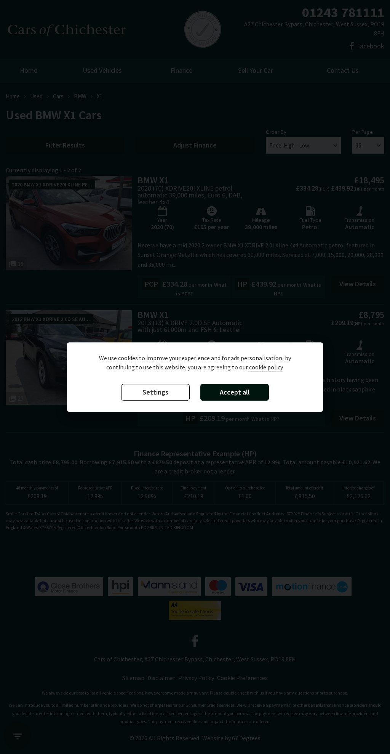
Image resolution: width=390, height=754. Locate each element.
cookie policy (266, 367)
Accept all (235, 392)
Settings (155, 392)
